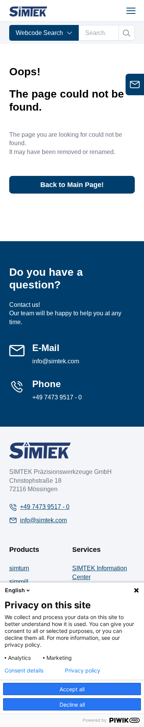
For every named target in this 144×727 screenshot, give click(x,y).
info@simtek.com (55, 361)
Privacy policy (82, 670)
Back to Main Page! (72, 185)
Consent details (24, 670)
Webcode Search (39, 33)
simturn (19, 568)
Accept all (72, 689)
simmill (18, 581)
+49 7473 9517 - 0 (57, 397)
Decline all (72, 704)
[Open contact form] (135, 84)
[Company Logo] (40, 450)
